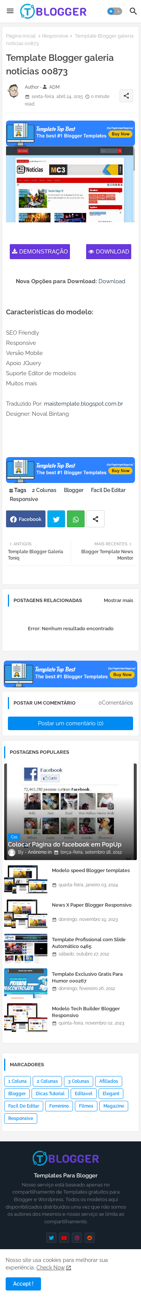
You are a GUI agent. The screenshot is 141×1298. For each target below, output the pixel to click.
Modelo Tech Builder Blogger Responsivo (86, 1012)
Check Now (50, 1268)
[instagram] (77, 1238)
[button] (114, 11)
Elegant (111, 1093)
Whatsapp (76, 518)
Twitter (56, 518)
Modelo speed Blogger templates (91, 870)
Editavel (83, 1093)
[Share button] (95, 518)
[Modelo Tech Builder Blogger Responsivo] (25, 1018)
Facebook (30, 519)
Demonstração (43, 251)
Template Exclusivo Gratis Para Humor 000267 (87, 977)
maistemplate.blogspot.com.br (83, 403)
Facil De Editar (108, 490)
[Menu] (10, 11)
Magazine (113, 1106)
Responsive (55, 36)
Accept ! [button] (23, 1284)
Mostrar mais (118, 600)
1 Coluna (17, 1081)
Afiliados (108, 1081)
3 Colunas (78, 1081)
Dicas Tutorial (50, 1093)
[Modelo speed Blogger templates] (25, 880)
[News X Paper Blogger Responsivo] (25, 914)
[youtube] (64, 1238)
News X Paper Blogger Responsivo (92, 905)
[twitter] (51, 1238)
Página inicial (21, 36)
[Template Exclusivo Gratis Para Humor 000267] (25, 983)
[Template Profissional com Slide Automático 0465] (25, 949)
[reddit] (90, 1238)
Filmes (86, 1106)
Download (112, 251)
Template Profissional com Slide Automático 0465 (89, 943)
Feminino (59, 1106)
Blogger (73, 490)
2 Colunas (44, 490)
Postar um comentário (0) (70, 723)
